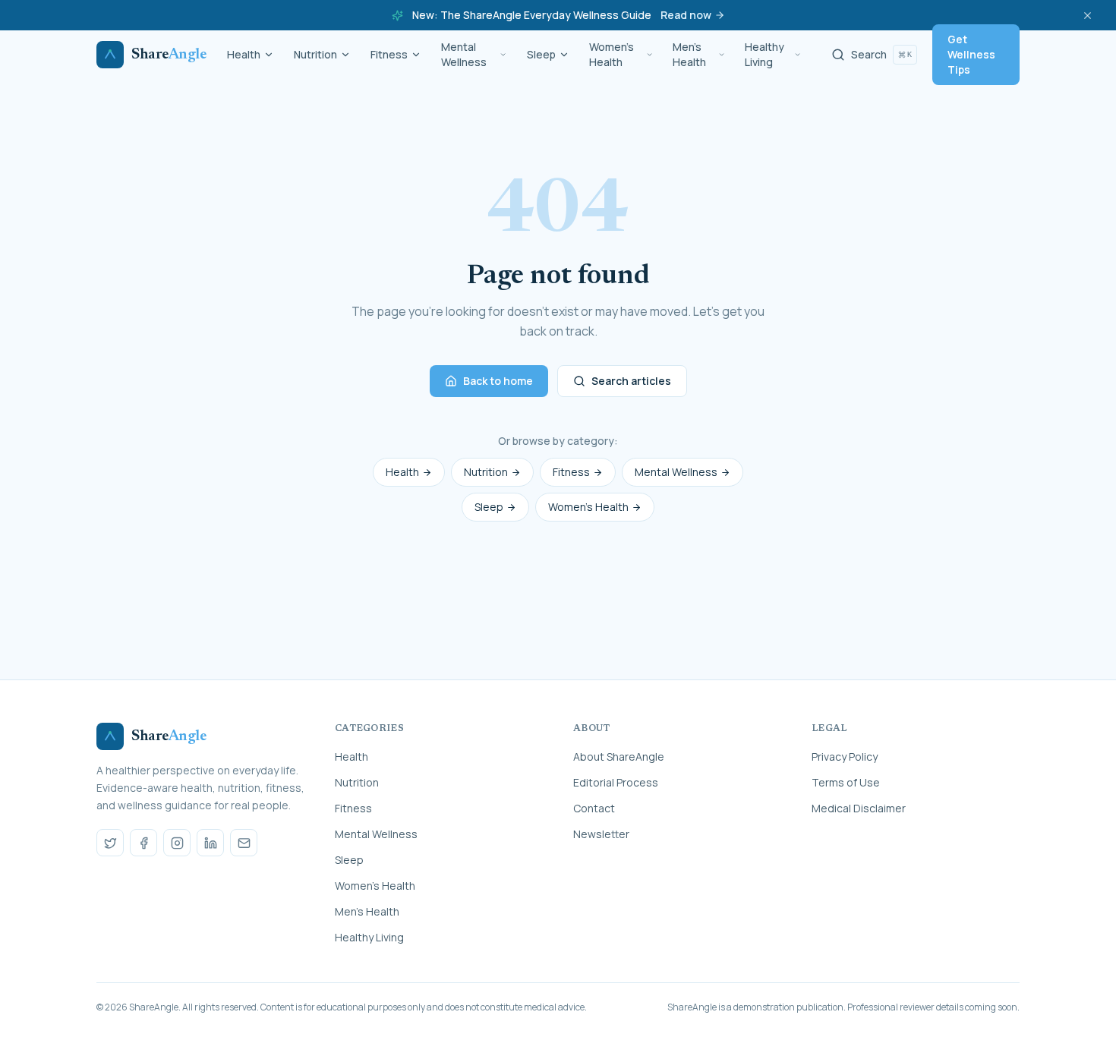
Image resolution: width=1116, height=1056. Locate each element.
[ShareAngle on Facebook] (143, 842)
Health (243, 54)
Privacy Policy (845, 756)
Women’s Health (611, 54)
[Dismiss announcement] (1087, 15)
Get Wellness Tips (971, 54)
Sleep (541, 54)
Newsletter (601, 834)
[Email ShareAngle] (243, 842)
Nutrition (315, 54)
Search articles (631, 381)
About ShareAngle (618, 756)
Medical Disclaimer (859, 808)
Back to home (498, 381)
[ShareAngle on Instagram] (177, 842)
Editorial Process (615, 782)
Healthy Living (764, 54)
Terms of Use (846, 782)
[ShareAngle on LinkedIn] (210, 842)
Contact (594, 808)
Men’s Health (689, 54)
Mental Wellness (464, 54)
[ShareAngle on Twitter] (110, 842)
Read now (685, 15)
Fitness (389, 54)
